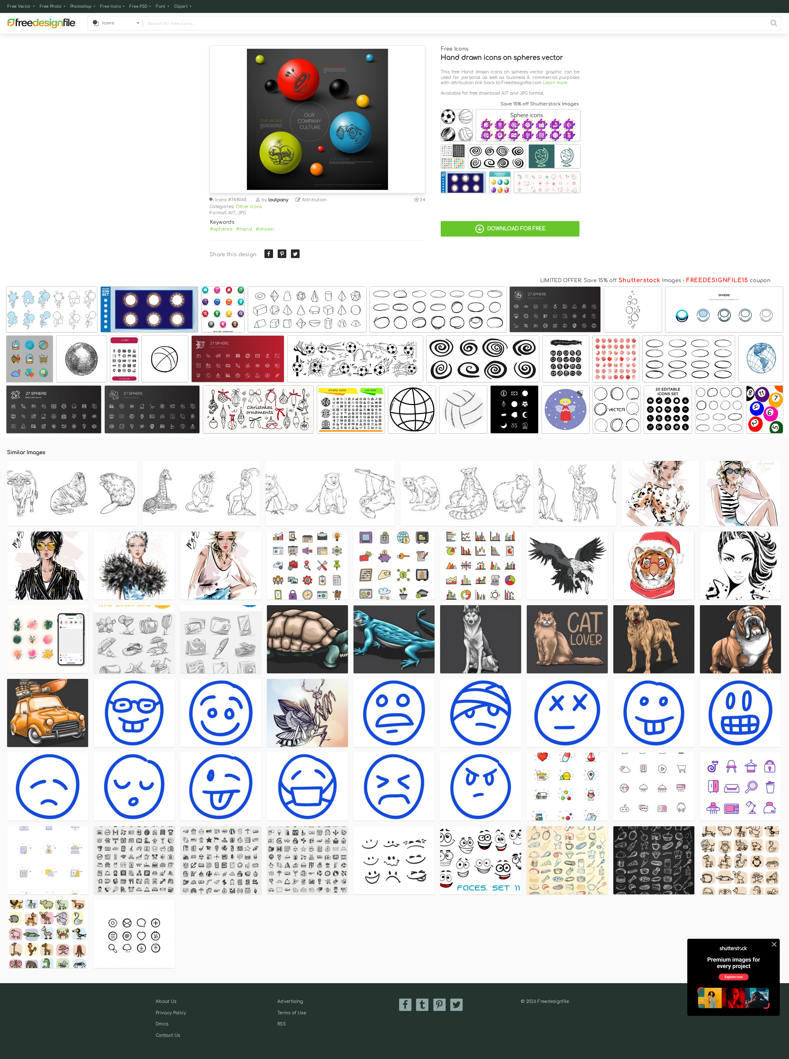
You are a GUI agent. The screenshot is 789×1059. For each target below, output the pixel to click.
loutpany (278, 200)
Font (160, 6)
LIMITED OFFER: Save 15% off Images (610, 280)
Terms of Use (291, 1013)
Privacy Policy (171, 1013)
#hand (244, 229)
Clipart (181, 6)
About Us (166, 1001)
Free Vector (19, 6)
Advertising (290, 1001)
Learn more (555, 82)
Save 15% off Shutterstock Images (540, 103)
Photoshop (81, 6)
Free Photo (51, 6)
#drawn (265, 229)
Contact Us (168, 1035)
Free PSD (138, 6)
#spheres (221, 229)
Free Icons (110, 6)
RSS (281, 1024)
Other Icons (249, 206)
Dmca (162, 1024)
